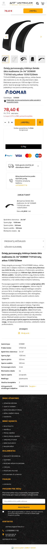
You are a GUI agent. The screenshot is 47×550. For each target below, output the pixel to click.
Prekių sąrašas (9, 433)
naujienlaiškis (9, 446)
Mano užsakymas (10, 398)
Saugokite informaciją (11, 456)
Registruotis (8, 426)
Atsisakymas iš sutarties (12, 474)
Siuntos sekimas (10, 406)
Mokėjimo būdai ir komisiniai (13, 463)
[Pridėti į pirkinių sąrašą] (40, 122)
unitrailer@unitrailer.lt (14, 526)
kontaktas (7, 416)
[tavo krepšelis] (42, 3)
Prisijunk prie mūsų (11, 489)
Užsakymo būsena (10, 403)
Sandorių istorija (10, 439)
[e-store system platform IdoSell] (24, 548)
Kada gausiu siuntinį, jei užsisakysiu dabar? (24, 166)
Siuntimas (7, 460)
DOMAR (16, 97)
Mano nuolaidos (10, 443)
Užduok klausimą (13, 246)
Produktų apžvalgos (15, 241)
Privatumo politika (10, 470)
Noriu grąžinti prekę (11, 413)
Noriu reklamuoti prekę (13, 410)
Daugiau (32, 386)
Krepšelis (7, 429)
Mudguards (25, 333)
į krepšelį (25, 122)
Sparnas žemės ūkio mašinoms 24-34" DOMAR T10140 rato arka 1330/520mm (26, 204)
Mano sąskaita (9, 421)
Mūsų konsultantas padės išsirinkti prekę (25, 180)
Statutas (6, 467)
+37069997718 (21, 185)
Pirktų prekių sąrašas (12, 436)
